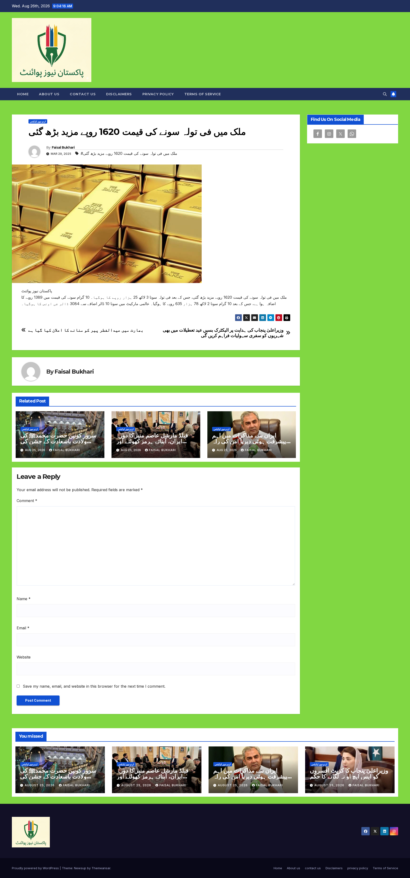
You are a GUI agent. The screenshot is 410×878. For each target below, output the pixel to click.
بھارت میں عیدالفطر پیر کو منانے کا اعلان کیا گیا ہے (86, 330)
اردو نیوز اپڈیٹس (38, 121)
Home (22, 94)
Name (24, 598)
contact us (83, 94)
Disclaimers (119, 94)
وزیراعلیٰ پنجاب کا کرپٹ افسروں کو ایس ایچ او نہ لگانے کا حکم (349, 773)
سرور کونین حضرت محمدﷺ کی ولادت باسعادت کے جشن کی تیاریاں (58, 441)
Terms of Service (202, 94)
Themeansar (101, 868)
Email (23, 628)
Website (24, 657)
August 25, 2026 (40, 785)
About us (49, 94)
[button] (385, 94)
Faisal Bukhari (63, 147)
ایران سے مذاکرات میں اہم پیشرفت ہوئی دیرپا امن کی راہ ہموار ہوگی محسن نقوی (249, 441)
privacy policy (158, 94)
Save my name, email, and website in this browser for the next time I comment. (94, 686)
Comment (27, 500)
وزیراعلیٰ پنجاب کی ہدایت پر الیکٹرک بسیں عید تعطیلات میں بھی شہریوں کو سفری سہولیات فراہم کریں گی (223, 332)
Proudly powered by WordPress (36, 868)
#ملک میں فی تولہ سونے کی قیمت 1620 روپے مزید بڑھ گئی (129, 153)
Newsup (80, 868)
